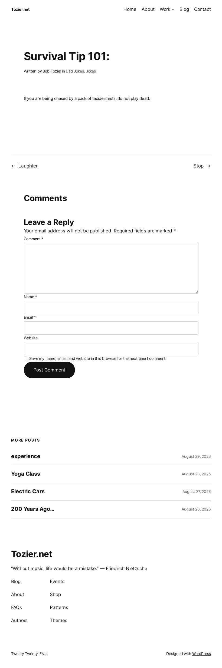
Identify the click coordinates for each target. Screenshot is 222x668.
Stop (199, 166)
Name (30, 296)
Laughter (28, 166)
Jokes (91, 71)
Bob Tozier (52, 71)
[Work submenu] (173, 9)
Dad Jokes (75, 71)
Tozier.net (20, 9)
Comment (34, 238)
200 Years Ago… (32, 509)
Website (31, 337)
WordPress (201, 653)
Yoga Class (25, 474)
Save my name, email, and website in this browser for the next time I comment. (97, 358)
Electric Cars (28, 491)
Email (30, 317)
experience (25, 456)
